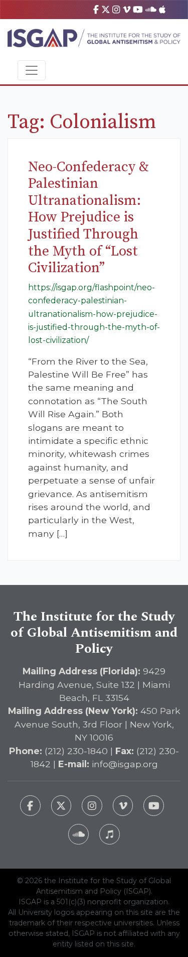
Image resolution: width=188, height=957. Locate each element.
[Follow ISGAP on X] (61, 805)
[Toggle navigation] (32, 70)
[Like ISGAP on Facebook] (30, 805)
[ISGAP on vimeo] (126, 9)
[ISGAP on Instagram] (116, 9)
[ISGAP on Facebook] (96, 9)
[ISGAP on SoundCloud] (150, 9)
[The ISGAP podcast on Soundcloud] (78, 834)
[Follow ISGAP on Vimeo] (123, 805)
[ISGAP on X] (105, 9)
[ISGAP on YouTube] (138, 9)
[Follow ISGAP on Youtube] (153, 805)
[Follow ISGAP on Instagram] (92, 805)
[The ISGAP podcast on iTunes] (109, 834)
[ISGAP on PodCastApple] (162, 9)
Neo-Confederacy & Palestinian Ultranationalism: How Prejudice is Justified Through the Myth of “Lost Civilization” (88, 217)
